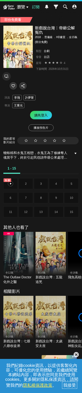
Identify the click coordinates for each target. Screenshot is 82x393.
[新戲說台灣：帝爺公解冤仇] (13, 86)
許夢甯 (29, 97)
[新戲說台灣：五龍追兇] (51, 258)
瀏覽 (21, 7)
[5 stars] (64, 140)
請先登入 (41, 115)
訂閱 (36, 6)
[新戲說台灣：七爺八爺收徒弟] (18, 322)
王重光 (18, 105)
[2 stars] (35, 140)
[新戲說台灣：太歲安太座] (51, 322)
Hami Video (9, 7)
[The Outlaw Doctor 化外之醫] (18, 258)
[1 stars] (26, 140)
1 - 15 (12, 168)
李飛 (17, 97)
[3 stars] (45, 140)
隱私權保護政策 (37, 385)
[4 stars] (54, 140)
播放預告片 (41, 127)
